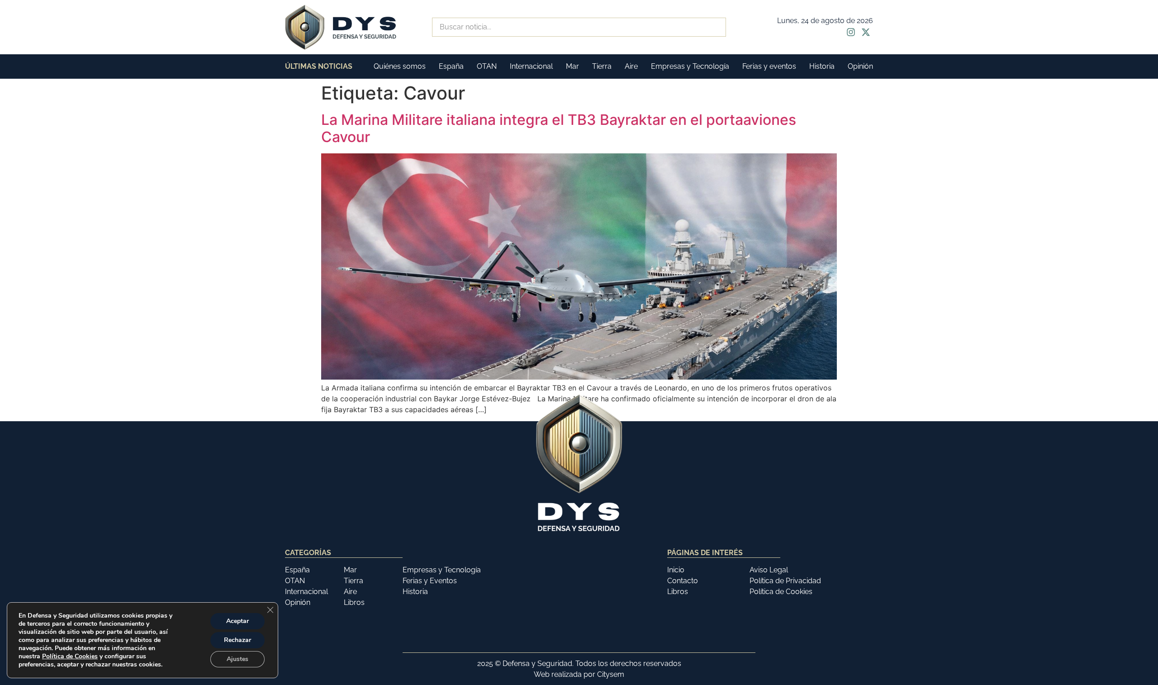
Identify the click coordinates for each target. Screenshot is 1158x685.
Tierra (602, 66)
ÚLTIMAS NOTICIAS (318, 66)
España (451, 66)
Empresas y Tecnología (690, 66)
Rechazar (237, 640)
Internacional (531, 66)
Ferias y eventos (769, 66)
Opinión (860, 66)
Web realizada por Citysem (579, 674)
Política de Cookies (70, 656)
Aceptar (237, 621)
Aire (631, 66)
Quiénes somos (400, 66)
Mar (572, 66)
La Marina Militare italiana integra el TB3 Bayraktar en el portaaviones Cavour (558, 128)
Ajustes (237, 659)
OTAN (487, 66)
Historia (822, 66)
